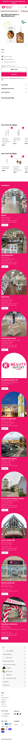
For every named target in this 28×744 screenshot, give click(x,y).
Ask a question (5, 92)
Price (2, 49)
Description (4, 85)
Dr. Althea (13, 125)
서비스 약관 (3, 699)
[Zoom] (25, 44)
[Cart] (22, 7)
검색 (2, 695)
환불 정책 (3, 702)
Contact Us (4, 706)
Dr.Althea (13, 153)
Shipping (3, 65)
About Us (3, 704)
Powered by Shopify (6, 739)
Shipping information (7, 88)
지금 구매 (14, 74)
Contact (5, 224)
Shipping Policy (5, 697)
